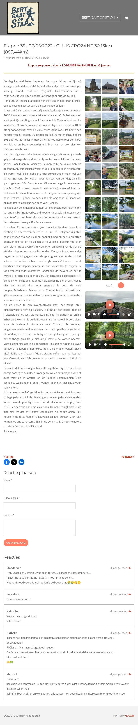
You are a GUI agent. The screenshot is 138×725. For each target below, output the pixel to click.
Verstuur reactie (16, 542)
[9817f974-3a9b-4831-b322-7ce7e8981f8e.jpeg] (126, 153)
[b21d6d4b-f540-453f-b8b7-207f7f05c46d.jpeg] (110, 238)
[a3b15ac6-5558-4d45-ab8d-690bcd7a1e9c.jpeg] (110, 153)
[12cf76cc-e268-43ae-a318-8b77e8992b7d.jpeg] (126, 221)
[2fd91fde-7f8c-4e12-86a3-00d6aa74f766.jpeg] (126, 238)
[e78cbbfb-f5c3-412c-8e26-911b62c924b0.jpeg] (93, 187)
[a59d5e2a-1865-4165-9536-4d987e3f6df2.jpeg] (126, 271)
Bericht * (9, 515)
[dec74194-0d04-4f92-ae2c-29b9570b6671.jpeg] (93, 204)
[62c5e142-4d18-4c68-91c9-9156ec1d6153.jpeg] (110, 86)
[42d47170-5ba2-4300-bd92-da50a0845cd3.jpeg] (93, 255)
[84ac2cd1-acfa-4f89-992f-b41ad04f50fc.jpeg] (110, 204)
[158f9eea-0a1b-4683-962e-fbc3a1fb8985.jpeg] (110, 187)
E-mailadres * (12, 497)
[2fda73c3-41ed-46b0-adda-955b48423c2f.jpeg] (93, 120)
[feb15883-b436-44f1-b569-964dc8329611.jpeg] (93, 221)
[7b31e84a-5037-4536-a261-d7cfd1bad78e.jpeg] (93, 153)
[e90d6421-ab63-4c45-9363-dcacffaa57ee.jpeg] (126, 187)
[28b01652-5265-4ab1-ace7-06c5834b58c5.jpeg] (110, 137)
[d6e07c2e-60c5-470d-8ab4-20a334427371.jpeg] (93, 170)
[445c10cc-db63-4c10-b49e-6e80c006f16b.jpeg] (93, 271)
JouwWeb (129, 715)
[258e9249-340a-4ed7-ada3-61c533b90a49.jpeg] (110, 271)
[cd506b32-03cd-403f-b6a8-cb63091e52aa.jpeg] (126, 204)
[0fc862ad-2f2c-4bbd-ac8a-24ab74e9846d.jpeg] (126, 103)
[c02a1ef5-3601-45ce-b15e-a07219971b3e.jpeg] (110, 103)
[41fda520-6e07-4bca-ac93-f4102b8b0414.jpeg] (110, 120)
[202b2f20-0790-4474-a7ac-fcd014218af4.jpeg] (126, 255)
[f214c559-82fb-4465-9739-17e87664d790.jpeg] (93, 137)
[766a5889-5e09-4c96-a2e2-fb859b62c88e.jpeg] (126, 137)
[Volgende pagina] (121, 285)
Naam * (8, 480)
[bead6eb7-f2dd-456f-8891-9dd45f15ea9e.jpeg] (110, 255)
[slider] (94, 314)
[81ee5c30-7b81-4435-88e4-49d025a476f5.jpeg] (93, 103)
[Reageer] (130, 567)
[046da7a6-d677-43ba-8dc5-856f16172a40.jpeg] (126, 120)
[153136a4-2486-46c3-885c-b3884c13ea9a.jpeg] (93, 86)
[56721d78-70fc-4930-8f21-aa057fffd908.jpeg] (126, 170)
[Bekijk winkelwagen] (126, 18)
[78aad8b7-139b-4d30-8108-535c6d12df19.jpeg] (93, 238)
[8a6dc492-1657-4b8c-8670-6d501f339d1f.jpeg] (110, 221)
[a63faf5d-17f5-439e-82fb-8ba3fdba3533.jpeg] (126, 86)
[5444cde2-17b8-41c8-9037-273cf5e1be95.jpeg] (110, 170)
